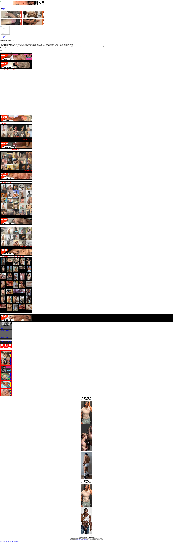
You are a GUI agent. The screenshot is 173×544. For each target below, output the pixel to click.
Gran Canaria (8, 337)
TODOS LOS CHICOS (6, 341)
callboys (81, 539)
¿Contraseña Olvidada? (4, 36)
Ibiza (7, 335)
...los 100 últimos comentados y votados (26, 246)
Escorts (77, 539)
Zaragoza (7, 328)
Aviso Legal (2, 541)
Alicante (7, 330)
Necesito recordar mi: (3, 41)
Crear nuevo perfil (3, 38)
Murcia (7, 332)
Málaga (2, 333)
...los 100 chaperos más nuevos (27, 215)
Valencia (2, 330)
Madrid (2, 326)
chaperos (82, 534)
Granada (2, 335)
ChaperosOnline (90, 535)
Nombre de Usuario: (3, 47)
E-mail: (1, 50)
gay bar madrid (86, 535)
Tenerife (2, 337)
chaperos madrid (85, 534)
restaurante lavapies (83, 535)
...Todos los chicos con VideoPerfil (27, 139)
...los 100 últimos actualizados (27, 170)
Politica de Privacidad (15, 541)
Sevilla (2, 332)
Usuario (2, 42)
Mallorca (7, 333)
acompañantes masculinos (85, 539)
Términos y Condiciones (7, 541)
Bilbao (2, 328)
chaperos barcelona (90, 534)
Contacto (19, 541)
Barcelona (8, 326)
